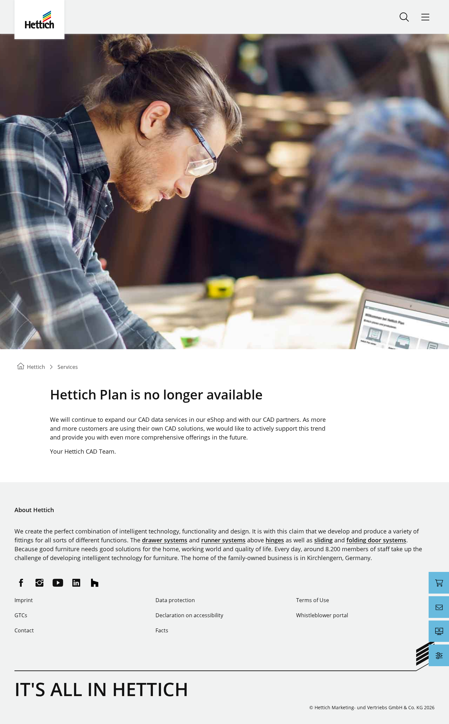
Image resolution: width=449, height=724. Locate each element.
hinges (275, 540)
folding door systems (376, 540)
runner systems (223, 540)
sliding (323, 540)
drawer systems (164, 540)
